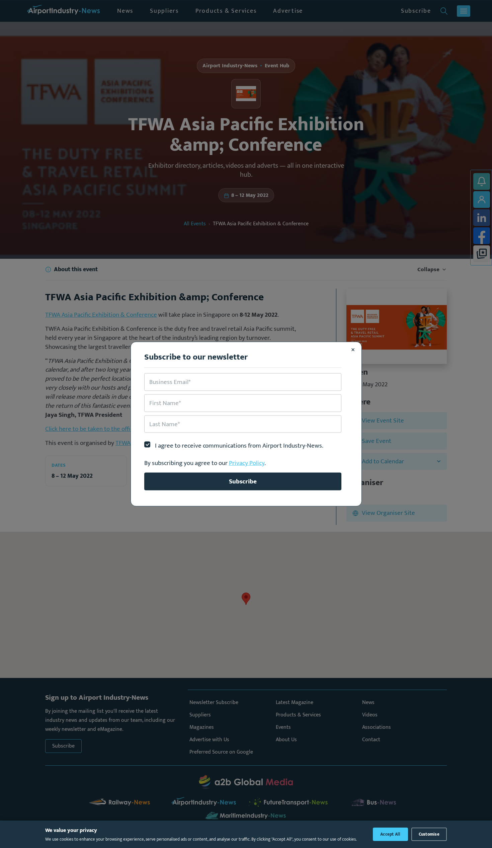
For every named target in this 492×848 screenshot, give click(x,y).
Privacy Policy (246, 463)
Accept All (390, 834)
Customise (429, 834)
